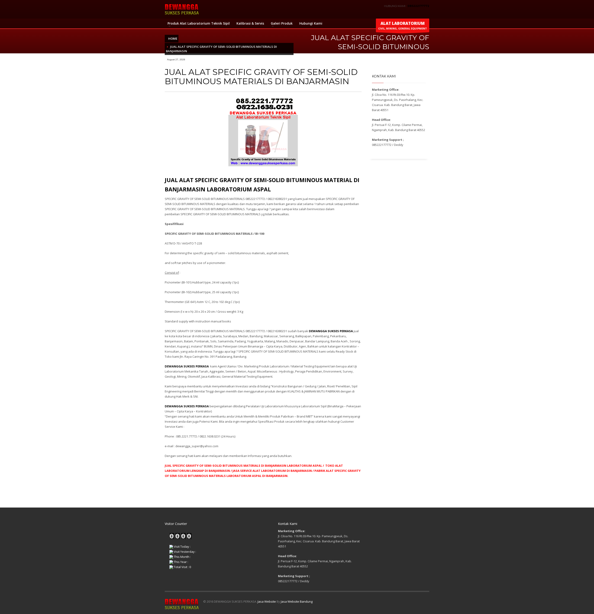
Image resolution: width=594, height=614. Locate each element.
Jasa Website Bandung (297, 601)
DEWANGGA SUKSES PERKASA (187, 366)
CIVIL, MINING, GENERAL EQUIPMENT (402, 25)
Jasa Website (267, 601)
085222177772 (418, 6)
